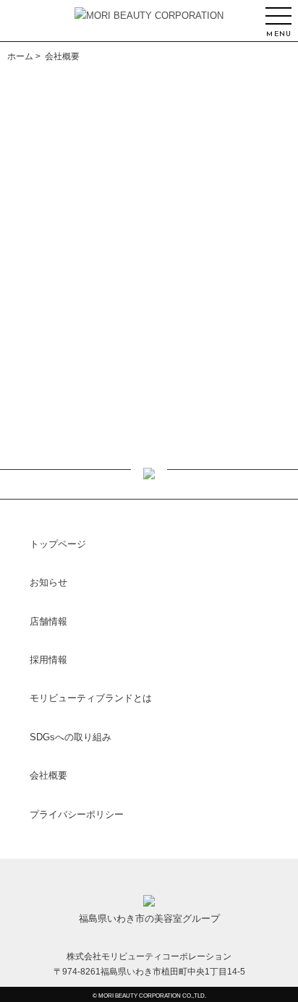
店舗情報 (48, 621)
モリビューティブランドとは (91, 698)
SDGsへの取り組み (70, 737)
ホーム (20, 56)
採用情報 (48, 659)
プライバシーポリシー (77, 814)
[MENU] (279, 16)
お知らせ (48, 582)
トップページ (58, 544)
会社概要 (48, 775)
